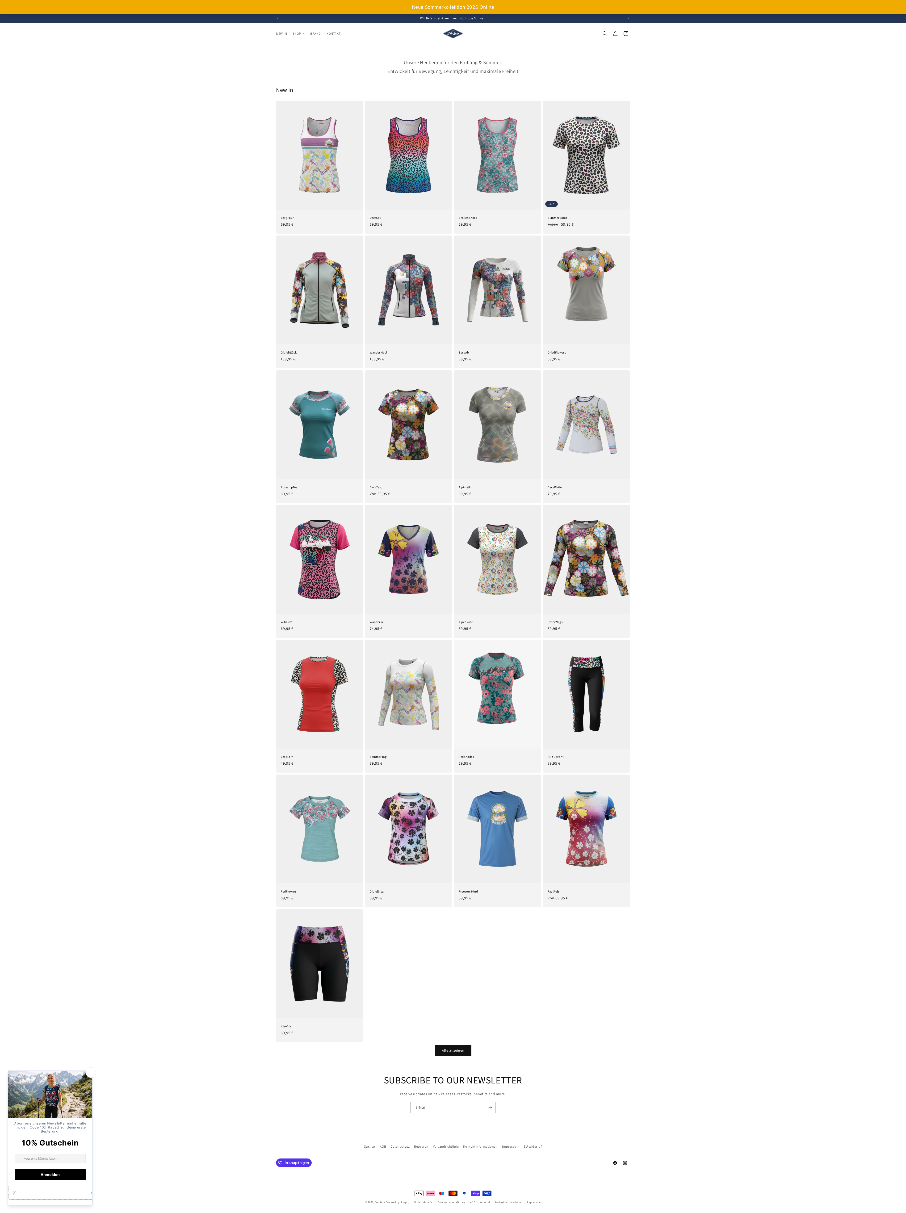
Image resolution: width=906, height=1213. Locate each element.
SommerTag (378, 757)
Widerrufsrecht (423, 1202)
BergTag (376, 487)
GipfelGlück (289, 352)
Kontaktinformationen (480, 1146)
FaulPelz (553, 892)
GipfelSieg (377, 892)
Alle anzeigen (453, 1050)
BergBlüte (555, 487)
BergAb (464, 352)
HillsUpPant (556, 757)
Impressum (510, 1146)
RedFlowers (289, 892)
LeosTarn (287, 757)
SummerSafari (558, 218)
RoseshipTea (289, 487)
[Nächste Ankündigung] (628, 18)
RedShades (466, 757)
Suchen (369, 1146)
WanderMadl (378, 352)
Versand (485, 1202)
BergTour (287, 218)
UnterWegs (555, 622)
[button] (298, 33)
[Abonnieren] (490, 1107)
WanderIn (376, 622)
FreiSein (380, 1202)
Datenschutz (400, 1146)
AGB (383, 1146)
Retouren (421, 1146)
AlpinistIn (465, 487)
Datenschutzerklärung (452, 1202)
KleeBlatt (287, 1026)
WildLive (286, 622)
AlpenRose (466, 622)
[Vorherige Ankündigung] (278, 18)
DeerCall (376, 218)
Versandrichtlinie (446, 1146)
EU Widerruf (533, 1146)
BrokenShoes (468, 218)
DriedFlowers (557, 352)
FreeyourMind (468, 892)
